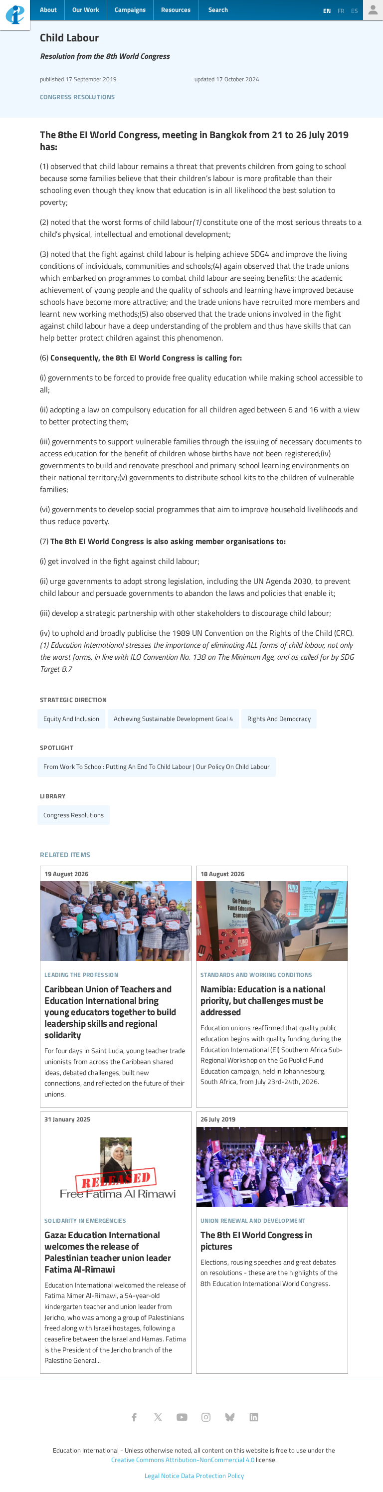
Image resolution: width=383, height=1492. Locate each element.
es (354, 10)
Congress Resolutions (77, 95)
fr (341, 10)
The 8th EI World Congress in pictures (272, 1203)
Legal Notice (162, 1475)
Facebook (134, 1417)
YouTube (182, 1417)
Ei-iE (15, 16)
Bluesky (230, 1417)
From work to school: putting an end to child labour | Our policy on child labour (156, 766)
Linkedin (254, 1417)
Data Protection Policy (212, 1475)
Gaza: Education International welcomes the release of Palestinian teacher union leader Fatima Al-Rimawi (116, 1241)
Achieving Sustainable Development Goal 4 (173, 718)
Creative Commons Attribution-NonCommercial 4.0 (182, 1459)
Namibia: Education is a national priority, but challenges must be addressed (272, 979)
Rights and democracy (279, 718)
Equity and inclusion (71, 718)
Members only (373, 10)
